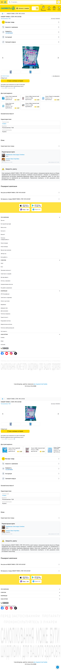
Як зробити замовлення (6, 287)
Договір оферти (4, 277)
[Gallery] (30, 57)
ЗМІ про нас (3, 253)
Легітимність (4, 331)
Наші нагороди (4, 243)
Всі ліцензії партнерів (6, 223)
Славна (4, 123)
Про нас (3, 220)
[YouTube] (6, 353)
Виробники (3, 304)
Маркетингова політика (6, 324)
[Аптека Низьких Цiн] (8, 8)
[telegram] (36, 209)
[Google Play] (36, 205)
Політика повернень (5, 313)
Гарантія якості (4, 317)
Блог (2, 266)
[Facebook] (2, 353)
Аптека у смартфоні (5, 280)
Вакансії (3, 234)
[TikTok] (15, 353)
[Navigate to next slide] (58, 58)
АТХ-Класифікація (5, 294)
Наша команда (4, 246)
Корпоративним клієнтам (7, 284)
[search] (37, 8)
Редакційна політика (6, 320)
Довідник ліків (4, 308)
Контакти (3, 231)
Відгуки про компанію (6, 250)
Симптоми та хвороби (6, 273)
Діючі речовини (4, 311)
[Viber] (24, 209)
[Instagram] (11, 353)
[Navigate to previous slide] (3, 58)
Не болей (3, 344)
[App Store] (24, 205)
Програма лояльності (6, 270)
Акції (2, 263)
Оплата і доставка (5, 301)
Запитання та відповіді (6, 297)
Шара (2, 341)
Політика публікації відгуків (7, 327)
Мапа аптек (3, 227)
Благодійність (4, 257)
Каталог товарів (24, 8)
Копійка (2, 337)
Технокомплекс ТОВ (5, 18)
